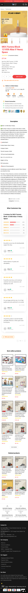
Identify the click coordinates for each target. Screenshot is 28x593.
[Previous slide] (2, 24)
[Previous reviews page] (17, 340)
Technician (8, 9)
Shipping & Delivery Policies (7, 558)
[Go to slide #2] (12, 40)
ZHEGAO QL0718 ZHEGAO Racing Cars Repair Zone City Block (7, 368)
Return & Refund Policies (6, 562)
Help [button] (25, 591)
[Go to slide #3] (19, 40)
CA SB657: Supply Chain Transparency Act (11, 551)
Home (2, 9)
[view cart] (26, 4)
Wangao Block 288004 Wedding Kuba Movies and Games (7, 415)
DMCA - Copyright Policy (6, 549)
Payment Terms (4, 560)
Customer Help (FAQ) (6, 566)
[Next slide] (25, 24)
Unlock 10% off (3, 586)
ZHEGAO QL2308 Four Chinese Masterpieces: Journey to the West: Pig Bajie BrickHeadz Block (7, 391)
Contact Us (3, 564)
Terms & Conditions (5, 545)
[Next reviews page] (25, 340)
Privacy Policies (4, 547)
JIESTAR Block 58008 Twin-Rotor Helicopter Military (7, 494)
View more (14, 447)
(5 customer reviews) (13, 55)
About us (3, 542)
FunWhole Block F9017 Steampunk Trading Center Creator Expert (20, 415)
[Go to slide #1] (4, 40)
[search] (23, 4)
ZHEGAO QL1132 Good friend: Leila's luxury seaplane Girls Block (20, 368)
